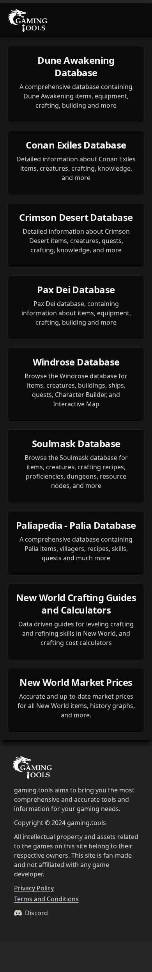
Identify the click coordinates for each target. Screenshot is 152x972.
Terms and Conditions (46, 899)
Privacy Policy (34, 888)
